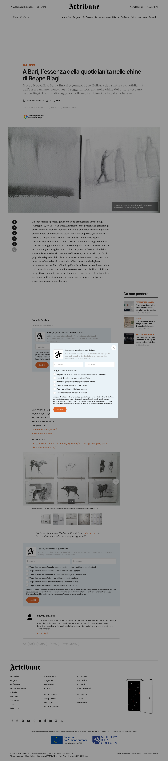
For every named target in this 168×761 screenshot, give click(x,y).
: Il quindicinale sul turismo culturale (72, 389)
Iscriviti (60, 409)
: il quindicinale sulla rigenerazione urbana (76, 382)
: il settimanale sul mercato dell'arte (73, 378)
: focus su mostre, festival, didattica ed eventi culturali (81, 374)
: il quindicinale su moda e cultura (72, 385)
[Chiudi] (113, 347)
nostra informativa (88, 399)
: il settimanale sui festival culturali (72, 393)
